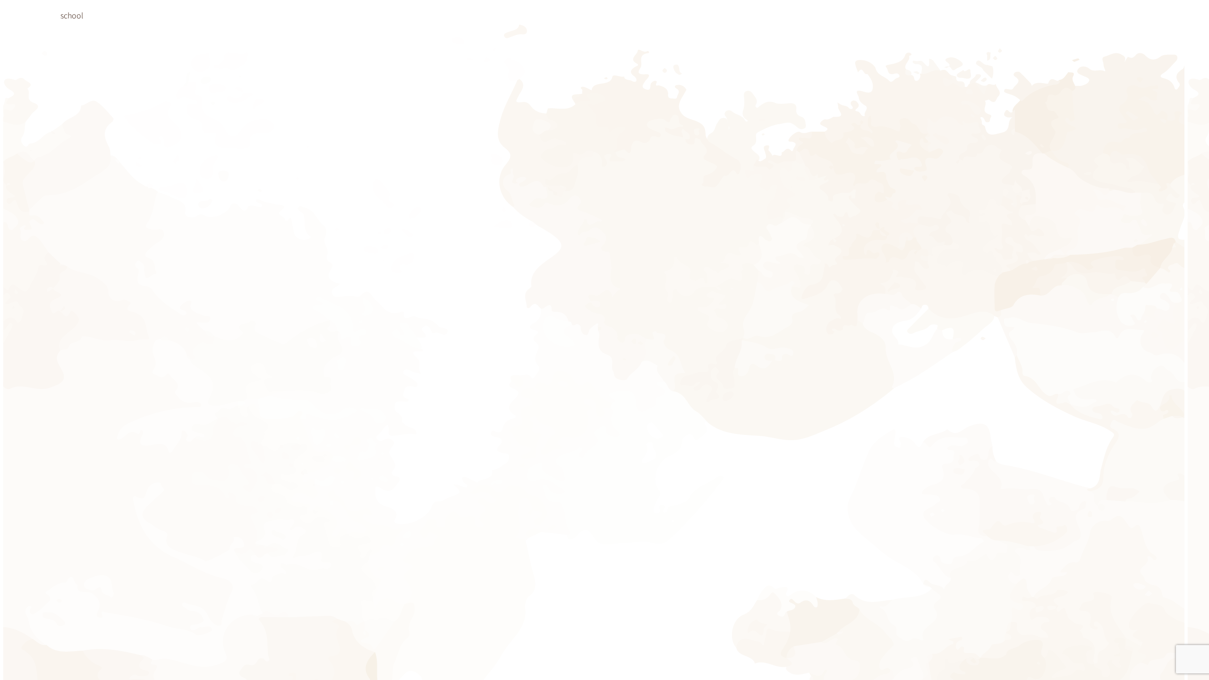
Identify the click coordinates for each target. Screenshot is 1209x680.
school (71, 15)
